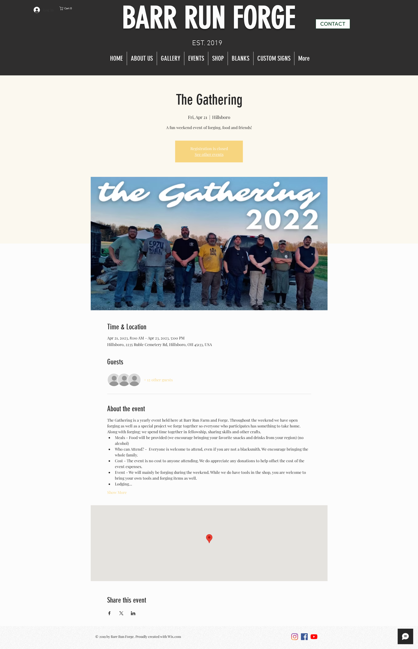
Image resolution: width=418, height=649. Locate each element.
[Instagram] (294, 636)
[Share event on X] (121, 613)
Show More (117, 492)
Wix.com (174, 636)
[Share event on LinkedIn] (133, 613)
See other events (209, 154)
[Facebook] (304, 636)
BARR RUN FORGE (208, 18)
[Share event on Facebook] (109, 613)
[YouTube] (314, 636)
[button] (72, 8)
